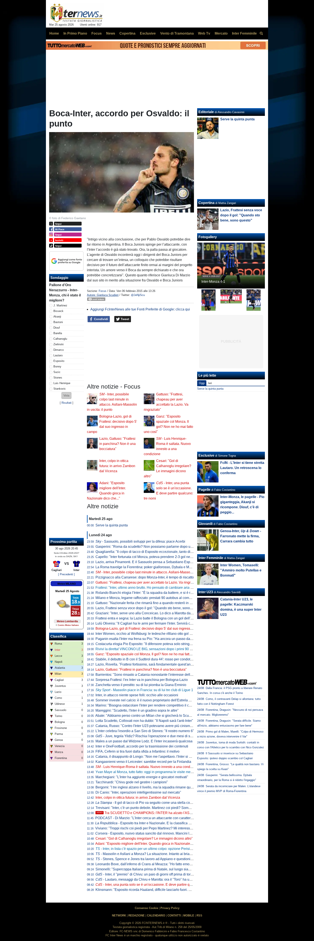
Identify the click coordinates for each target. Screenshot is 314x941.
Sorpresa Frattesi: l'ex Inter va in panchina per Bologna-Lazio (141, 680)
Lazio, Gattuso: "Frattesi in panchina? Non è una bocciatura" (117, 444)
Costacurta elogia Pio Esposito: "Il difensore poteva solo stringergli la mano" (152, 644)
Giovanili (205, 524)
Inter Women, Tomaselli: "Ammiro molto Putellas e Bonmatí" (240, 570)
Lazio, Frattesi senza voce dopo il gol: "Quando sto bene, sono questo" (148, 608)
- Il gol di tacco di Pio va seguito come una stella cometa (146, 802)
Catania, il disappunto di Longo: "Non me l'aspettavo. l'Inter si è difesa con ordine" (157, 756)
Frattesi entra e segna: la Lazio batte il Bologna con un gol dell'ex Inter (148, 618)
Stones (57, 377)
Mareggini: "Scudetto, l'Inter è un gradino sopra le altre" (137, 710)
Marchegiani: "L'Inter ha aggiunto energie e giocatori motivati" (141, 777)
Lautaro (58, 355)
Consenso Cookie (146, 908)
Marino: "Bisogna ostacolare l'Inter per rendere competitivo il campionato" (150, 705)
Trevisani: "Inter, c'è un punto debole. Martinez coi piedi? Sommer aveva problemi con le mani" (166, 808)
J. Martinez (60, 305)
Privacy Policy (169, 908)
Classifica (58, 636)
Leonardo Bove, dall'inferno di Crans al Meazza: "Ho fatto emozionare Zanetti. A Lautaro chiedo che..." (172, 864)
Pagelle (204, 489)
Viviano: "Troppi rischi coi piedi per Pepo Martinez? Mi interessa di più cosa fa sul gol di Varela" (167, 828)
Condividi (100, 319)
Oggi (202, 383)
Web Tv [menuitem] (204, 33)
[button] (66, 395)
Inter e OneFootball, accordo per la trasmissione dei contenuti (141, 746)
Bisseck (58, 311)
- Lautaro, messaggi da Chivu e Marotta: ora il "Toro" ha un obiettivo (150, 879)
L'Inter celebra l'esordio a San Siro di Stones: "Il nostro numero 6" (144, 731)
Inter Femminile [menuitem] (244, 33)
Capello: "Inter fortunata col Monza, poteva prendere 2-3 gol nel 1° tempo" (151, 557)
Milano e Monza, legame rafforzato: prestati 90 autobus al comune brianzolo (152, 598)
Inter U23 (205, 592)
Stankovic (59, 388)
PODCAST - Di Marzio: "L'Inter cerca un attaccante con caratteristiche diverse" (154, 818)
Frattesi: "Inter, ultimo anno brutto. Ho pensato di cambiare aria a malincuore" (153, 587)
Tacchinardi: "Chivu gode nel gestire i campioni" (131, 782)
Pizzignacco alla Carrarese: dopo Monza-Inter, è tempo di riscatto (144, 577)
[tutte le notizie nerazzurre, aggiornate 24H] (76, 13)
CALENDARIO (156, 915)
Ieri (210, 383)
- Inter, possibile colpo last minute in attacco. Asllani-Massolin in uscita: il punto (157, 572)
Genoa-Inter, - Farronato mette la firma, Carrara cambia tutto (240, 536)
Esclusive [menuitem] (148, 33)
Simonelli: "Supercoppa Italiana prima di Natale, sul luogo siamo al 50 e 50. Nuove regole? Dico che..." (173, 869)
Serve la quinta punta (111, 525)
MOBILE (188, 915)
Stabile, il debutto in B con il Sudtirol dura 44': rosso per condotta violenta (150, 659)
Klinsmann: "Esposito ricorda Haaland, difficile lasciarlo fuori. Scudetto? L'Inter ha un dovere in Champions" (176, 889)
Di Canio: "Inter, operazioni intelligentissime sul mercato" (138, 792)
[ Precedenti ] (66, 574)
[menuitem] (261, 33)
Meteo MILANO (66, 583)
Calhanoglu (60, 338)
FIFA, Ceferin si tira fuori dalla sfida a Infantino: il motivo (137, 751)
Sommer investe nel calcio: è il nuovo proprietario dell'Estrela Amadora (148, 700)
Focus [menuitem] (96, 33)
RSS (199, 915)
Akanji (57, 316)
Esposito (58, 361)
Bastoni (58, 322)
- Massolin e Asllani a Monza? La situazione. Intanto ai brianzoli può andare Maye (159, 854)
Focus (102, 291)
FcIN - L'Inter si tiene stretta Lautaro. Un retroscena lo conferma (242, 468)
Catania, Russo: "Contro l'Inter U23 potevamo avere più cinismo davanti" (150, 726)
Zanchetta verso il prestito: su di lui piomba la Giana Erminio (140, 685)
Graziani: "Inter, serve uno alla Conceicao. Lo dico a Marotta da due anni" (150, 613)
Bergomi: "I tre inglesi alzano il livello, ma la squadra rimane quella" (146, 787)
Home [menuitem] (54, 33)
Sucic (56, 372)
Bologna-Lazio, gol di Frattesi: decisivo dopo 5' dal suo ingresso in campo (151, 628)
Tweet (124, 319)
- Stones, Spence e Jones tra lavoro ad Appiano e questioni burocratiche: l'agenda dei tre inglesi (170, 859)
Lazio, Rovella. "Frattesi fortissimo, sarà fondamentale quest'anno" (145, 664)
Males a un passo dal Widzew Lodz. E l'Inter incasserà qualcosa (143, 741)
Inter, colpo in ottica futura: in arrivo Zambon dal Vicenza (117, 466)
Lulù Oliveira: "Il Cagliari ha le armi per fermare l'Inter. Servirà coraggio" (149, 623)
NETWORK (119, 915)
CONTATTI (174, 915)
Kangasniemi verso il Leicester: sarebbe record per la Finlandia (143, 761)
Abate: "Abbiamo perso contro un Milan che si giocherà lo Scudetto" (146, 715)
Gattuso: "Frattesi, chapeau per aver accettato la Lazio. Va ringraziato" (148, 582)
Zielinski (58, 344)
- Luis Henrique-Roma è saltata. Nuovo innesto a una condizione (147, 767)
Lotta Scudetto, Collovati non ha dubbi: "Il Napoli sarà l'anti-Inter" (144, 721)
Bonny (57, 366)
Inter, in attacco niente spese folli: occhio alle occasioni (136, 695)
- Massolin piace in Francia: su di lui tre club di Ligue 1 (144, 690)
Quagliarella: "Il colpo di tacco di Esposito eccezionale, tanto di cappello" (150, 552)
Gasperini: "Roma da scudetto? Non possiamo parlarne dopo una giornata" (152, 546)
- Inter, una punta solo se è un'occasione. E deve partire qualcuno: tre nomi (155, 884)
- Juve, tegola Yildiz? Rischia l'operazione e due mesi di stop (145, 736)
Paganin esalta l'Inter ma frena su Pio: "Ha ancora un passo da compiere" (150, 639)
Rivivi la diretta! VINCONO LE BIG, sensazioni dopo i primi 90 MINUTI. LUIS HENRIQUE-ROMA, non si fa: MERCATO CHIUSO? (193, 649)
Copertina (206, 203)
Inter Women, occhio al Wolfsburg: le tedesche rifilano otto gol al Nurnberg (151, 633)
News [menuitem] (110, 33)
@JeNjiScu (138, 295)
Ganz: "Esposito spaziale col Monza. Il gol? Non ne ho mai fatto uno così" (150, 654)
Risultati (67, 402)
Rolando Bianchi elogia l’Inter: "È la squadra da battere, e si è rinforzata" (150, 592)
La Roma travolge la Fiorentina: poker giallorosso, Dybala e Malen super (150, 567)
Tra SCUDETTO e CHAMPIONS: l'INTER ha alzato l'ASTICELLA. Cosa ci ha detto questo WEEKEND (178, 813)
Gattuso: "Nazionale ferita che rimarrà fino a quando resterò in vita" (145, 603)
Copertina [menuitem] (127, 33)
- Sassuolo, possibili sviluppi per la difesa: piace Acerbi (140, 541)
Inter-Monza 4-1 (213, 281)
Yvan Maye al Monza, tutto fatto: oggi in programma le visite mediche (147, 772)
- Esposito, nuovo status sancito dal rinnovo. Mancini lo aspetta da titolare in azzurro (165, 833)
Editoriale (206, 112)
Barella (57, 333)
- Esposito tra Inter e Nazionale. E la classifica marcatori (148, 823)
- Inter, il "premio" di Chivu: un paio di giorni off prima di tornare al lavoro (153, 874)
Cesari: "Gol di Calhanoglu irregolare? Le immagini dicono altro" (144, 838)
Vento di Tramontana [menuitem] (177, 33)
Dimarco (58, 349)
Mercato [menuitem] (221, 33)
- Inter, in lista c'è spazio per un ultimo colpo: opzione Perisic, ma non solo (153, 849)
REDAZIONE (136, 915)
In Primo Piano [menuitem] (75, 33)
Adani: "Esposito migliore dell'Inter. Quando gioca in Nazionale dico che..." (151, 843)
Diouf (56, 327)
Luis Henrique (61, 383)
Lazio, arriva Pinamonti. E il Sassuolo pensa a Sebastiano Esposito (146, 562)
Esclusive (206, 455)
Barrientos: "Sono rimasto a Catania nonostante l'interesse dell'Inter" (147, 674)
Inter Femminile (210, 558)
